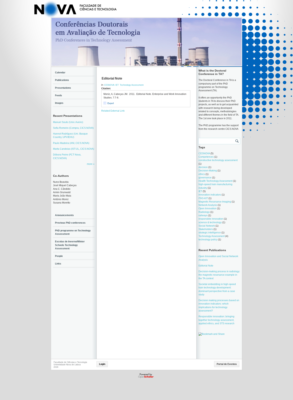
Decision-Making (208, 170)
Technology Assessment (132, 85)
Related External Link (113, 110)
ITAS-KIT (203, 198)
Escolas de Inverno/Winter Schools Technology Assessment (70, 245)
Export (110, 103)
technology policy (208, 239)
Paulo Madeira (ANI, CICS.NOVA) (71, 143)
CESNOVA (109, 85)
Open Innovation (207, 208)
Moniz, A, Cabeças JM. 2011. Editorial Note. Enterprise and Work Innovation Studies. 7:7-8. (144, 96)
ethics (202, 174)
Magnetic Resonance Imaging (215, 201)
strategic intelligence (210, 232)
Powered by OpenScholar (146, 375)
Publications (62, 80)
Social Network (207, 225)
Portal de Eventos (227, 364)
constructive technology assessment (218, 160)
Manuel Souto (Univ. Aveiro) (68, 122)
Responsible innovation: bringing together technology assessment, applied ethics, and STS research (216, 320)
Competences (206, 156)
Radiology (204, 212)
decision (203, 167)
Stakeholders (206, 229)
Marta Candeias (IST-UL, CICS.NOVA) (73, 148)
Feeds (58, 95)
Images (59, 103)
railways (203, 215)
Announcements (64, 215)
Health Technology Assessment (215, 181)
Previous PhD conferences (70, 222)
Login (102, 364)
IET (117, 85)
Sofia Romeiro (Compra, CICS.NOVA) (73, 128)
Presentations (63, 87)
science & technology (210, 222)
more (90, 164)
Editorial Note (206, 265)
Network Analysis (208, 205)
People (59, 256)
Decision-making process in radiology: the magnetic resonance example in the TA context (219, 275)
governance (205, 177)
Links (58, 263)
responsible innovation (211, 218)
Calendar (60, 72)
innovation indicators (210, 194)
